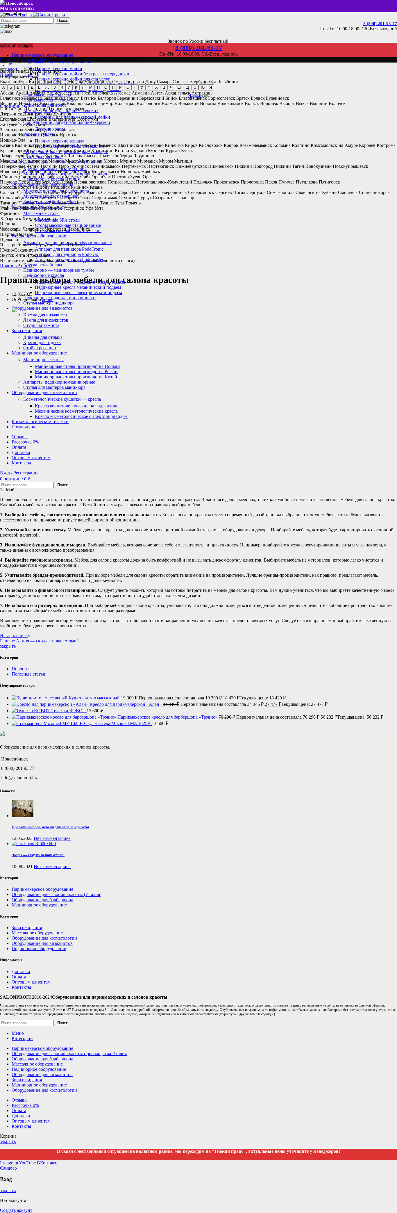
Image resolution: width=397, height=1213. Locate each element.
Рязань (96, 187)
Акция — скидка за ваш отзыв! (38, 855)
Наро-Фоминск (74, 166)
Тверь (41, 202)
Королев (367, 145)
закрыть (8, 646)
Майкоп (56, 160)
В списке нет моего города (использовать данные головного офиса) (67, 260)
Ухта (98, 208)
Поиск (62, 20)
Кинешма (174, 145)
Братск (243, 98)
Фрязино (8, 213)
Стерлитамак (104, 197)
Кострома (386, 145)
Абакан (7, 92)
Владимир (103, 103)
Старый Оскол (76, 197)
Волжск (169, 103)
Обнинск (9, 176)
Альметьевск (59, 92)
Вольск (252, 103)
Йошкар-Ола (12, 140)
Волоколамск (230, 103)
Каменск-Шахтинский (121, 145)
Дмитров (62, 113)
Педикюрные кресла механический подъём (78, 287)
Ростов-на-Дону (140, 81)
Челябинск (228, 81)
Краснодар (37, 150)
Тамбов (26, 202)
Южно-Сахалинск (18, 249)
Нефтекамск (134, 166)
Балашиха (53, 98)
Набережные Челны (20, 166)
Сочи (30, 197)
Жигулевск (11, 124)
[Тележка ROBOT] (31, 710)
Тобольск (57, 202)
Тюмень (133, 202)
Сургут (144, 197)
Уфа (212, 81)
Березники (127, 98)
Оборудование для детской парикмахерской (66, 122)
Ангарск (81, 92)
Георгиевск (60, 108)
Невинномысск (105, 166)
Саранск (91, 192)
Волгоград (125, 103)
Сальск (24, 192)
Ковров (231, 145)
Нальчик (49, 166)
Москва (75, 81)
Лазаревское (12, 155)
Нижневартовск (191, 166)
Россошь (8, 187)
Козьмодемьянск (255, 145)
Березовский (151, 98)
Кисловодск (211, 145)
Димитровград (37, 113)
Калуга (50, 145)
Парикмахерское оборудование (42, 889)
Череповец (55, 229)
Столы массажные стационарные (68, 225)
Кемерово (154, 145)
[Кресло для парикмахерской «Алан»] (51, 704)
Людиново (143, 155)
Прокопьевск (226, 181)
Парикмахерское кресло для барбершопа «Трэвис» (168, 717)
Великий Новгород (19, 103)
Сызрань (161, 197)
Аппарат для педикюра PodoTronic (69, 249)
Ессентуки (87, 119)
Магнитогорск (32, 160)
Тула (119, 202)
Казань (35, 81)
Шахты (7, 234)
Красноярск (55, 81)
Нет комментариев (52, 838)
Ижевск (50, 134)
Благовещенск (193, 98)
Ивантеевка (30, 134)
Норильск (130, 171)
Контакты (21, 987)
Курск (187, 150)
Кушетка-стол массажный (95, 697)
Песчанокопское (90, 181)
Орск (148, 176)
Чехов (73, 229)
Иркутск (68, 134)
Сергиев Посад (230, 192)
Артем (157, 92)
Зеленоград (35, 129)
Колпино (301, 145)
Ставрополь (48, 197)
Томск (93, 202)
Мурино (128, 160)
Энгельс (78, 244)
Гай (3, 108)
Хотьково (46, 218)
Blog (44, 59)
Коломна (282, 145)
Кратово (82, 150)
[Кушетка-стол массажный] (40, 697)
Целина (7, 223)
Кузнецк (156, 150)
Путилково (307, 181)
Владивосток (52, 103)
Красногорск (13, 150)
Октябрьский (54, 176)
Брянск (258, 98)
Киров (191, 145)
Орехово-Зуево (127, 176)
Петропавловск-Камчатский (164, 181)
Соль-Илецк (12, 197)
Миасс (71, 160)
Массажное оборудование (37, 932)
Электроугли (40, 244)
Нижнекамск (221, 166)
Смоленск (348, 192)
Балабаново (11, 98)
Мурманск (147, 160)
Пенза (24, 181)
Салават (8, 192)
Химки (29, 218)
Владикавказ (79, 103)
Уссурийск (73, 208)
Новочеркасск (105, 171)
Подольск (202, 181)
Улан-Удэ (9, 208)
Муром (166, 160)
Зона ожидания (27, 927)
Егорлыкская (13, 119)
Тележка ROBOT (69, 710)
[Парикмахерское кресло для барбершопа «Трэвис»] (64, 717)
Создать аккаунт (16, 1210)
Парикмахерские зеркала (59, 140)
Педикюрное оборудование (39, 948)
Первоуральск (45, 181)
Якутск (7, 255)
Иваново (8, 134)
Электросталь (13, 244)
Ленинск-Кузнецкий (45, 155)
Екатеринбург (14, 81)
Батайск (88, 98)
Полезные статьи (17, 265)
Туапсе (107, 202)
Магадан (8, 160)
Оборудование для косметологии (44, 938)
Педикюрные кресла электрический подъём (78, 292)
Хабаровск (10, 218)
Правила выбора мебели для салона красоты (50, 827)
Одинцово (29, 176)
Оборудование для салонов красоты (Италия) (56, 894)
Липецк (75, 155)
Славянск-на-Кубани (316, 192)
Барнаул (72, 98)
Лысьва (91, 155)
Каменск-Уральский (78, 145)
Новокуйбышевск (350, 166)
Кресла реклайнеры (42, 264)
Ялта (20, 255)
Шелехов (24, 234)
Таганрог (9, 202)
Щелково (9, 239)
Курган (173, 150)
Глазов (78, 108)
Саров (125, 192)
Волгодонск (148, 103)
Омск (117, 81)
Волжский (188, 103)
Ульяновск (29, 208)
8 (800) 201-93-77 (380, 23)
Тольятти (76, 202)
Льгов (106, 155)
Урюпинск (51, 208)
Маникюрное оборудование (39, 904)
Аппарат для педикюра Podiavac (67, 254)
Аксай (22, 92)
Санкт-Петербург (190, 81)
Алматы (37, 92)
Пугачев (286, 181)
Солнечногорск (374, 192)
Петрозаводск (121, 181)
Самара (164, 81)
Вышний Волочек (328, 103)
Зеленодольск (61, 129)
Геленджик (37, 108)
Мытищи (183, 160)
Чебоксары (11, 229)
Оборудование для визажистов (42, 943)
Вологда (208, 103)
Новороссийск (14, 171)
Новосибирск (97, 81)
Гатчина (16, 108)
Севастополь (144, 192)
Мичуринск (90, 160)
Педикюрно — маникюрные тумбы (58, 270)
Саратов (109, 192)
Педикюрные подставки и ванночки (59, 297)
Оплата (19, 976)
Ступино (127, 197)
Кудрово (138, 150)
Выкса (302, 103)
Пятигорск (329, 181)
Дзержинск (11, 113)
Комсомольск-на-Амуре (334, 145)
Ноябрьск (150, 171)
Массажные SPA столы (58, 220)
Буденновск (277, 98)
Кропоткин (102, 150)
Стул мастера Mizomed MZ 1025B (118, 723)
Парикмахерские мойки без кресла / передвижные (85, 73)
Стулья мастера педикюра (48, 302)
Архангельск (177, 92)
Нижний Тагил (289, 166)
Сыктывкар (182, 197)
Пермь (66, 181)
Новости (20, 668)
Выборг (287, 103)
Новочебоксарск (74, 171)
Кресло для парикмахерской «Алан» (126, 704)
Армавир (141, 92)
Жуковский (34, 124)
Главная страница (17, 59)
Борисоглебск (221, 98)
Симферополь (280, 192)
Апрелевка (102, 92)
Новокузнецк (318, 166)
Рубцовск (60, 187)
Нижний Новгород (254, 166)
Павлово (8, 181)
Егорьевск (37, 119)
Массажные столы (41, 213)
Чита (85, 229)
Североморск (201, 192)
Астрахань (202, 92)
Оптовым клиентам (31, 981)
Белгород (107, 98)
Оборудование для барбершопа (42, 899)
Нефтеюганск (160, 166)
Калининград (28, 145)
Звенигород (11, 129)
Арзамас (122, 92)
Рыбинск (80, 187)
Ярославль (36, 255)
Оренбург (101, 176)
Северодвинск (172, 192)
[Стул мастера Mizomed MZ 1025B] (48, 723)
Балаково (33, 98)
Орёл (85, 176)
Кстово (122, 150)
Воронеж (269, 103)
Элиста (62, 244)
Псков (271, 181)
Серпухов (256, 192)
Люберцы (122, 155)
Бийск (171, 98)
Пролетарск (252, 181)
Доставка (21, 971)
